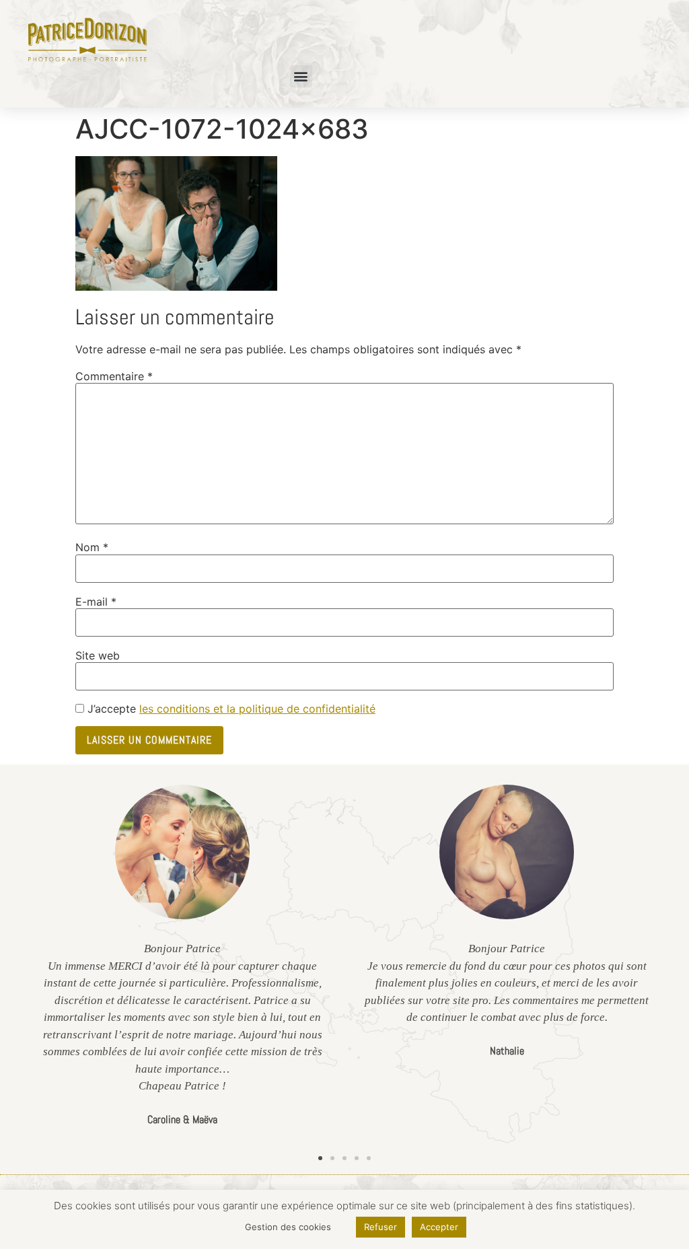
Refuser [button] (380, 1226)
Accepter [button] (439, 1226)
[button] (301, 76)
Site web (97, 655)
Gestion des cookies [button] (288, 1226)
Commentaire (114, 376)
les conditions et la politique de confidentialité (257, 708)
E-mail (95, 601)
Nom (91, 547)
